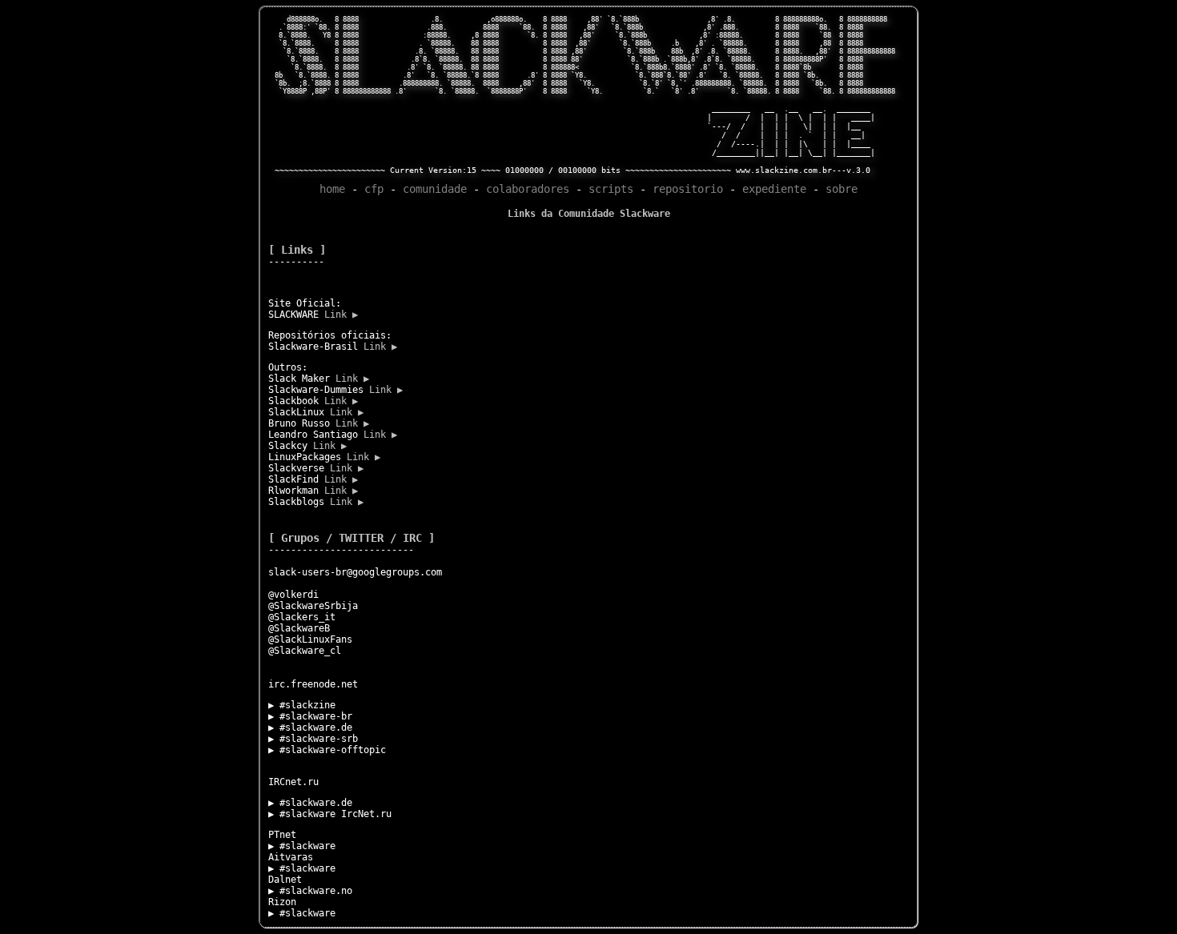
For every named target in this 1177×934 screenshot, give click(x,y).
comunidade (435, 188)
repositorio (688, 188)
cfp (374, 188)
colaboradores (527, 188)
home (332, 188)
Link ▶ (341, 314)
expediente (774, 188)
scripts (610, 188)
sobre (842, 188)
